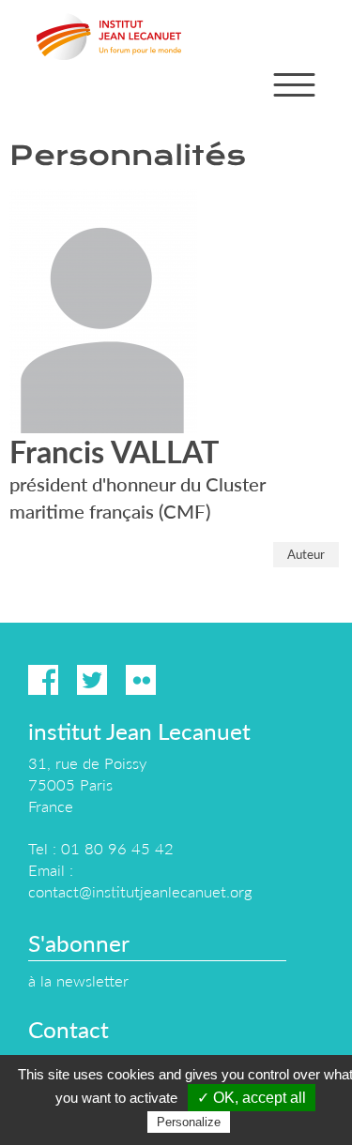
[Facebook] (43, 680)
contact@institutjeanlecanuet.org (140, 891)
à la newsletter (78, 980)
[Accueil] (109, 36)
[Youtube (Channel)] (190, 680)
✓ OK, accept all (251, 1098)
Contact (68, 1029)
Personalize (189, 1122)
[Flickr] (141, 680)
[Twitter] (92, 680)
